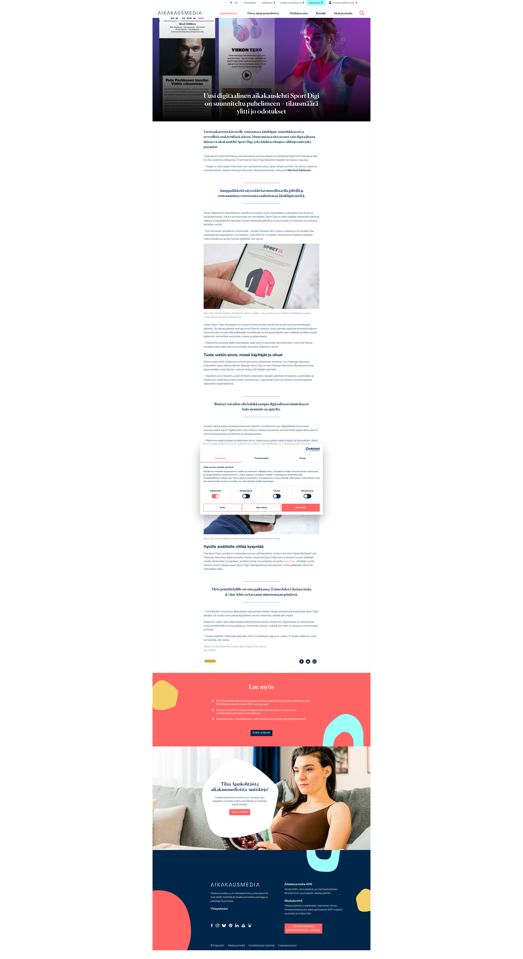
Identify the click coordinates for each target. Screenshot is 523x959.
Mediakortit (315, 3)
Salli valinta (261, 507)
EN (236, 3)
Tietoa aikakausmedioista (263, 13)
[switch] (246, 496)
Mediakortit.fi (293, 901)
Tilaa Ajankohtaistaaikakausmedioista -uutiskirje (303, 928)
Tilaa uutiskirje (239, 812)
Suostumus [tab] (220, 458)
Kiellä (222, 507)
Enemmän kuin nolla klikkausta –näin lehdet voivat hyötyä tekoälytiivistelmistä (261, 719)
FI (231, 3)
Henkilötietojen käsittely (261, 945)
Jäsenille (321, 13)
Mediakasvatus (299, 13)
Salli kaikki (301, 507)
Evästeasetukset (287, 945)
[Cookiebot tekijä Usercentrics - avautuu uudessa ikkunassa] (308, 449)
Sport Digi (289, 561)
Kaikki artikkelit (261, 733)
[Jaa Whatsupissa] (314, 661)
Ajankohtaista (228, 13)
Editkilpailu (267, 3)
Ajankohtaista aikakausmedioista (197, 21)
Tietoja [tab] (302, 458)
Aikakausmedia (342, 13)
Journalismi (210, 661)
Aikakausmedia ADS (298, 884)
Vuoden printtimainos (291, 3)
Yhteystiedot (250, 3)
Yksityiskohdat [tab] (261, 458)
